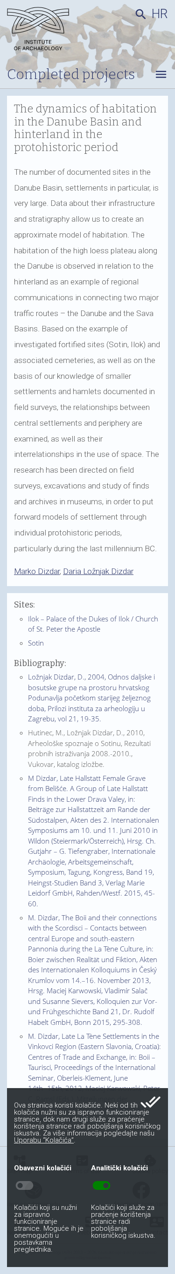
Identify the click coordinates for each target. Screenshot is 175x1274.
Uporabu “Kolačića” (44, 1140)
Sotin (36, 642)
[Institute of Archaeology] (44, 30)
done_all (150, 1102)
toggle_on (101, 1186)
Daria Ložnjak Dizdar (98, 571)
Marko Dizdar (37, 571)
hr (160, 14)
